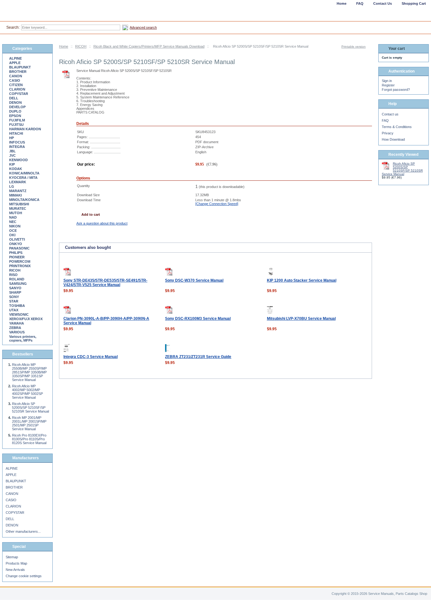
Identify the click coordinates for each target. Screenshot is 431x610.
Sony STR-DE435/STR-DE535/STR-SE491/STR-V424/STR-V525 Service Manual (105, 282)
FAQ (385, 120)
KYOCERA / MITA (23, 177)
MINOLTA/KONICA (24, 200)
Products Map (16, 563)
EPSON (15, 116)
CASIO (14, 80)
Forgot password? (396, 89)
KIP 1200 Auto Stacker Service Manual (301, 280)
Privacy (387, 133)
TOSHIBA (17, 306)
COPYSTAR (18, 94)
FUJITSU (16, 124)
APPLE (15, 63)
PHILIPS (15, 253)
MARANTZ (18, 191)
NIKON (15, 226)
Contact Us (382, 3)
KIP (12, 164)
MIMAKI (15, 195)
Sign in (387, 81)
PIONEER (17, 257)
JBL (12, 151)
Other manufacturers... (23, 531)
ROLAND (16, 279)
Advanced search (143, 27)
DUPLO (15, 111)
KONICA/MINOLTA (24, 173)
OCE (13, 230)
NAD (13, 217)
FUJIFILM (17, 120)
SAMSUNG (18, 283)
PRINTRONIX (20, 266)
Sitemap (12, 557)
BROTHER (18, 71)
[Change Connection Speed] (216, 204)
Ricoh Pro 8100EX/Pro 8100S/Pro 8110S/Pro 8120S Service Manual (29, 439)
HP (11, 138)
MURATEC (17, 208)
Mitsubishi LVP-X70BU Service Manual (301, 318)
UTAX (13, 310)
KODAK (15, 169)
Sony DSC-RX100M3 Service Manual (198, 318)
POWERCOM (19, 261)
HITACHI (16, 133)
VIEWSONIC (19, 314)
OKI (12, 235)
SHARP (15, 292)
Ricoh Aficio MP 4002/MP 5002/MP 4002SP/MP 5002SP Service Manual (27, 391)
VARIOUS (17, 332)
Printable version (353, 46)
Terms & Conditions (397, 127)
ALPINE (15, 58)
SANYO (15, 288)
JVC (12, 155)
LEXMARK (17, 182)
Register (388, 85)
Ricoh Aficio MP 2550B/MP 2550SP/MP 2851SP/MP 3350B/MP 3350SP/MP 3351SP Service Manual (29, 372)
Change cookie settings (24, 576)
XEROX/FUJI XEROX (26, 319)
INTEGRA (17, 147)
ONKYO (15, 244)
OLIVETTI (17, 239)
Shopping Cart (414, 3)
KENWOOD (18, 160)
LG (11, 186)
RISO (13, 275)
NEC (12, 222)
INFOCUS (17, 142)
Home (63, 46)
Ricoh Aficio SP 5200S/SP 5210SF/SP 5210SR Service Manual (30, 407)
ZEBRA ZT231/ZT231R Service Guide (198, 357)
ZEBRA (15, 328)
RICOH (80, 46)
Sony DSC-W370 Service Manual (194, 280)
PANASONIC (19, 248)
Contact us (390, 114)
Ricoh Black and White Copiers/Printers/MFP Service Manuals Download (148, 46)
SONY (14, 297)
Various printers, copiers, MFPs (22, 338)
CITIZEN (16, 85)
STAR (13, 301)
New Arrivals (15, 570)
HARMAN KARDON (25, 129)
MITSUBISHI (19, 204)
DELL (13, 98)
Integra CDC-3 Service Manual (90, 357)
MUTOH (15, 213)
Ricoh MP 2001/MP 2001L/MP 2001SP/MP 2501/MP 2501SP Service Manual (29, 423)
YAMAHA (16, 323)
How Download (393, 139)
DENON (15, 102)
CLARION (17, 89)
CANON (15, 76)
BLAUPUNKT (20, 67)
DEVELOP (17, 107)
